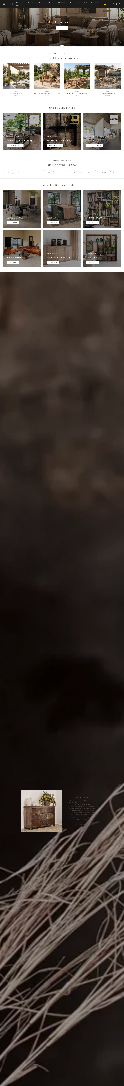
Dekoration (30, 3)
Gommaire (16, 91)
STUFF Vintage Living (63, 3)
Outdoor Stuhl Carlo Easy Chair (16, 93)
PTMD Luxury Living (74, 3)
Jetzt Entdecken (15, 145)
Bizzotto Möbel (85, 3)
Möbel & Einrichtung (20, 3)
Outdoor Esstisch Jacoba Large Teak (77, 93)
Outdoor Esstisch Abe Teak (107, 93)
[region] (62, 23)
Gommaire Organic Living (50, 3)
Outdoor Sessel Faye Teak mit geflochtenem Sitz (47, 93)
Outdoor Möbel (39, 3)
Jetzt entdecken (55, 145)
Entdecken (62, 28)
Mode (17, 5)
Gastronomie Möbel (95, 3)
